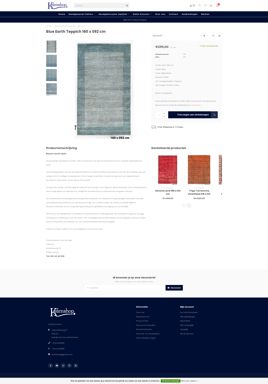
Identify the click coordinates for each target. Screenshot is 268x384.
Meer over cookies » (189, 381)
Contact (173, 14)
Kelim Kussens (141, 14)
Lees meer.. (196, 105)
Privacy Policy (142, 321)
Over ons (160, 14)
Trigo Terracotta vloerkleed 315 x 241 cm (199, 194)
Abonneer (175, 288)
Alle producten (187, 334)
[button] (184, 205)
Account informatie (189, 312)
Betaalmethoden (144, 329)
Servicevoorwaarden (145, 325)
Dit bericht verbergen (170, 381)
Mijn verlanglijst (187, 325)
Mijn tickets (185, 321)
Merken (205, 14)
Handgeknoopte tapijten (113, 14)
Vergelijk (184, 329)
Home (61, 14)
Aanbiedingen (190, 14)
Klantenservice (142, 317)
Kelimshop (157, 36)
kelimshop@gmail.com (62, 354)
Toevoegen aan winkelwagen (193, 114)
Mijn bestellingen (187, 317)
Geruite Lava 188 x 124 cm (167, 192)
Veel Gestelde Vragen (146, 338)
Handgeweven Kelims (81, 14)
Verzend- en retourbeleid (147, 334)
